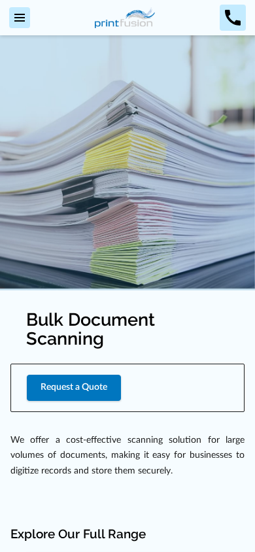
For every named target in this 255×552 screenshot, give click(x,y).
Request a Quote (74, 387)
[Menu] (19, 17)
